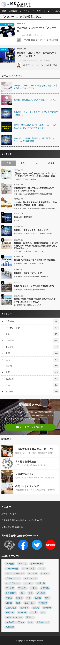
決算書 (9, 603)
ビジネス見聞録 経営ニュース (32, 35)
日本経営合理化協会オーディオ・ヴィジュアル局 (40, 40)
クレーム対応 (28, 569)
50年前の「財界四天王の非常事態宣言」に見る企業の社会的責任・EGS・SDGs (35, 203)
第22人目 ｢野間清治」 (24, 217)
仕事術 (3, 49)
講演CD (29, 617)
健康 (31, 593)
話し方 (34, 612)
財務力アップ (43, 622)
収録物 (51, 163)
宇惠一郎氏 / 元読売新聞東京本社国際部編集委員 (33, 194)
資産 (39, 11)
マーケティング (27, 11)
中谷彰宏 (22, 588)
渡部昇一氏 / (18, 220)
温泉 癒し (29, 603)
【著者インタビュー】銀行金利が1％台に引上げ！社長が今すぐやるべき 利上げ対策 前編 (35, 174)
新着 (4, 11)
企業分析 (45, 588)
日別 (9, 163)
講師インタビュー (14, 617)
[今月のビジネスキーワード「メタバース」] (7, 30)
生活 (32, 385)
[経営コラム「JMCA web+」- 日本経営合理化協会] (18, 4)
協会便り (32, 391)
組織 (32, 359)
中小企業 (10, 588)
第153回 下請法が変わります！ (29, 273)
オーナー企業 (37, 564)
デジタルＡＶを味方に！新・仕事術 (34, 60)
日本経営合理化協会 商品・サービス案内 (21, 520)
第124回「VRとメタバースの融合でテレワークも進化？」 (37, 54)
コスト (42, 569)
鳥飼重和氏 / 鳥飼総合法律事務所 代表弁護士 (32, 277)
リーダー (47, 11)
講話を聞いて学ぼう (15, 622)
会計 (22, 593)
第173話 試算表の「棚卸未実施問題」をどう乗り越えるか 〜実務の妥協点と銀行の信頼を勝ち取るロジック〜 (36, 245)
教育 (32, 372)
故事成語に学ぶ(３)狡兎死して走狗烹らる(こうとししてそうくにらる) (35, 189)
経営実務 (10, 612)
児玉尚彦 (41, 593)
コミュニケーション (15, 573)
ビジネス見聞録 (7, 24)
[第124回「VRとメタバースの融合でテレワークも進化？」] (7, 55)
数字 (32, 353)
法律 (18, 603)
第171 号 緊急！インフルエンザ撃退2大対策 (34, 286)
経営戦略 (22, 612)
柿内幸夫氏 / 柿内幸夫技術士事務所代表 (29, 290)
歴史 (47, 598)
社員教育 (24, 608)
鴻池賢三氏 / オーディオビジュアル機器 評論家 (40, 65)
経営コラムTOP (8, 514)
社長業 (36, 608)
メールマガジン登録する (30, 427)
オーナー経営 (12, 569)
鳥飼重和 (10, 627)
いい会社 (10, 564)
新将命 (38, 598)
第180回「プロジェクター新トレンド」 (32, 230)
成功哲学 (32, 378)
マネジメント (30, 578)
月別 (23, 163)
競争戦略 (47, 608)
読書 (43, 612)
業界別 (32, 366)
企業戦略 (13, 11)
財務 (30, 622)
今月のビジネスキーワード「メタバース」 (36, 29)
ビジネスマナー (13, 578)
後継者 (9, 598)
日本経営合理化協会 (12, 526)
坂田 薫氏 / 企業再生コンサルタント (28, 251)
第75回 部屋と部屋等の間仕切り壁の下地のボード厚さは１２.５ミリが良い (36, 300)
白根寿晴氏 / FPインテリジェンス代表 (29, 263)
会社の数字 (11, 593)
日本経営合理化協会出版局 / (25, 179)
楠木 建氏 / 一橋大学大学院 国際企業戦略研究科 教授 (34, 208)
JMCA (28, 641)
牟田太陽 (43, 603)
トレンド (32, 347)
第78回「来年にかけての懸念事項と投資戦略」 (35, 260)
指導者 (19, 598)
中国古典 (41, 583)
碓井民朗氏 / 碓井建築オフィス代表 (27, 305)
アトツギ (22, 564)
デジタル (32, 573)
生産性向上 (11, 608)
